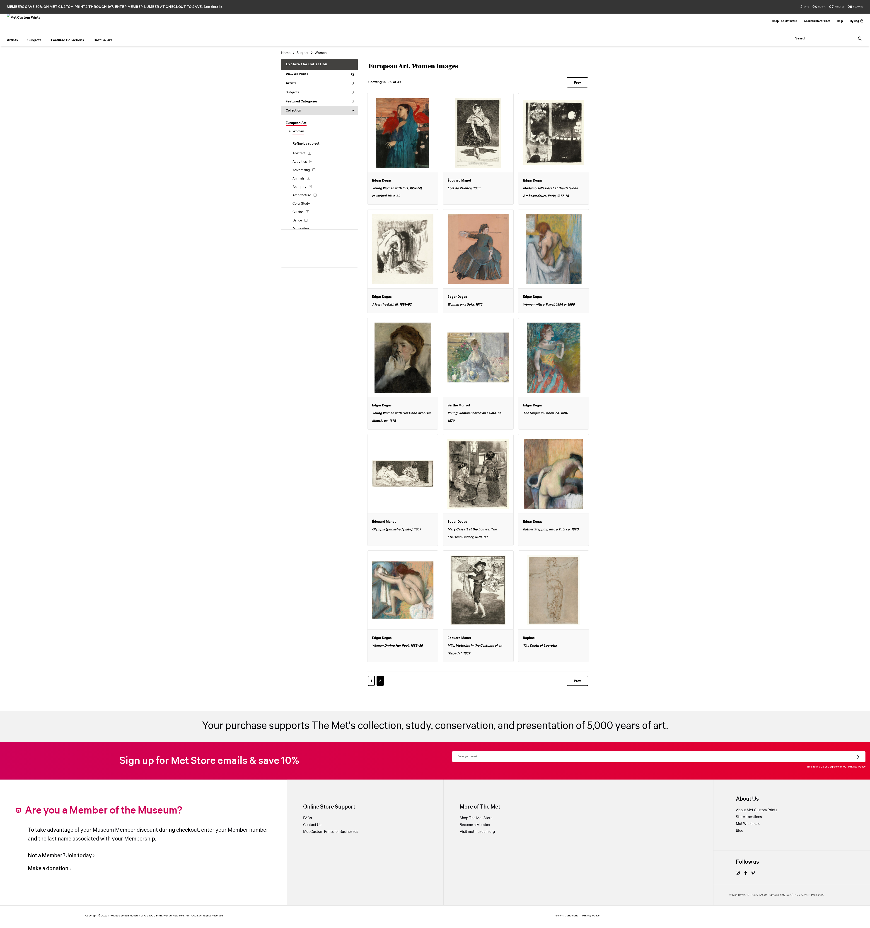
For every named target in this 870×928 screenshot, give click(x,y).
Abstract (298, 153)
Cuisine (298, 212)
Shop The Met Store (784, 21)
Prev (577, 82)
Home (285, 53)
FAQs (307, 818)
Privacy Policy (856, 767)
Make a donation (48, 868)
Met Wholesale (748, 823)
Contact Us (312, 825)
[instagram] (738, 873)
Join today (79, 856)
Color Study (301, 204)
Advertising (301, 170)
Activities (299, 162)
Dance (297, 220)
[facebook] (745, 873)
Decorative (300, 229)
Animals (298, 178)
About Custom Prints (817, 21)
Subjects (292, 92)
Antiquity (299, 187)
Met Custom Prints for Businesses (330, 831)
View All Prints (297, 74)
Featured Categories (301, 101)
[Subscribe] (858, 757)
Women (298, 131)
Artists (291, 83)
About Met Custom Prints (756, 810)
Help (840, 21)
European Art (296, 123)
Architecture (301, 195)
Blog (739, 830)
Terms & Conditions (566, 916)
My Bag (854, 21)
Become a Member (475, 825)
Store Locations (749, 817)
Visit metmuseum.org (477, 831)
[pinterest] (753, 873)
